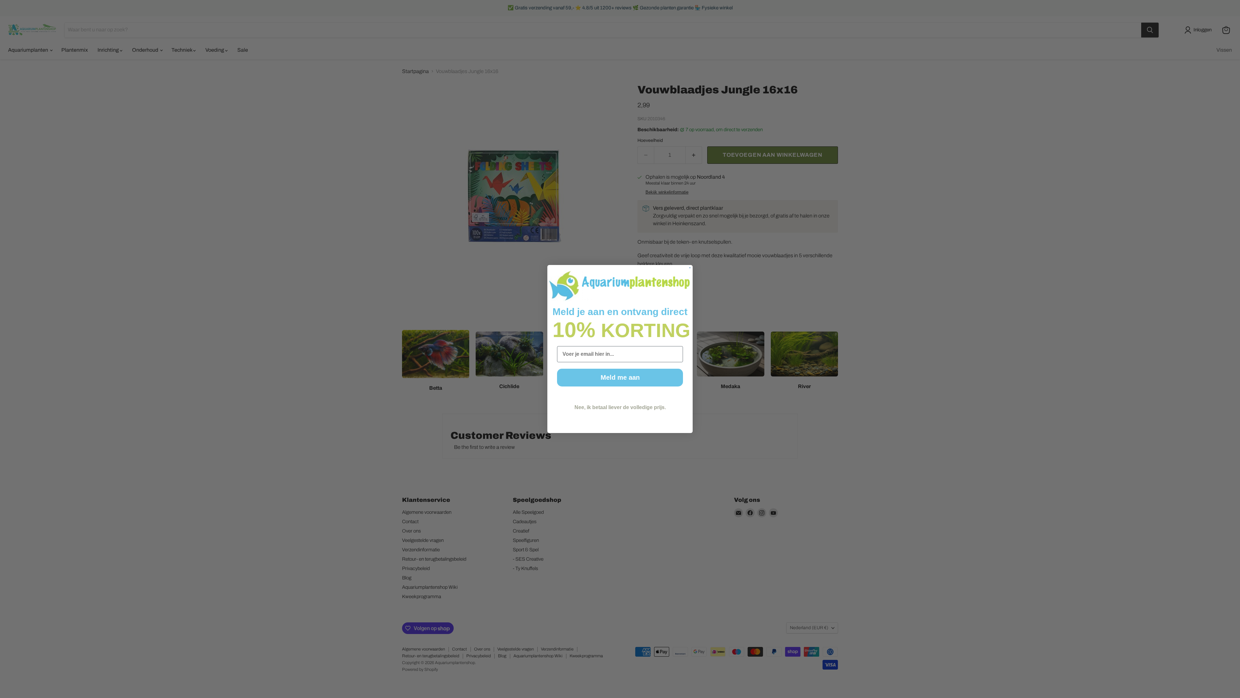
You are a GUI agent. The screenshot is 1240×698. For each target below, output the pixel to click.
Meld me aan (620, 377)
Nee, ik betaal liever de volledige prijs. (620, 407)
